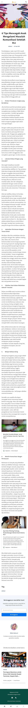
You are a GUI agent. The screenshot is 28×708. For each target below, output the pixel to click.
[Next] (26, 664)
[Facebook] (4, 706)
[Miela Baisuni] (14, 626)
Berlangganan (14, 614)
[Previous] (1, 664)
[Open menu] (2, 2)
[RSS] (15, 697)
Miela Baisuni (14, 633)
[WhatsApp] (17, 706)
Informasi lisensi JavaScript (14, 701)
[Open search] (26, 2)
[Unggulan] (24, 655)
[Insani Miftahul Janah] (4, 654)
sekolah (5, 669)
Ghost (18, 694)
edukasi (10, 46)
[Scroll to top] (23, 706)
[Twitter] (11, 706)
